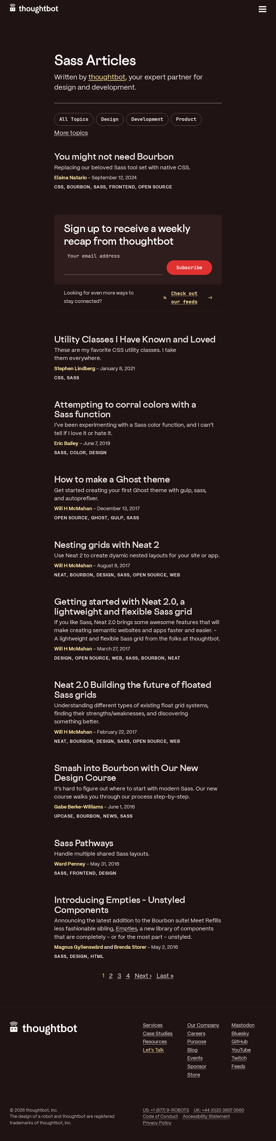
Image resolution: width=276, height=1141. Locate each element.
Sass (100, 187)
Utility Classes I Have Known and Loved (135, 339)
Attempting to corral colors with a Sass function (125, 409)
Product (186, 119)
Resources (155, 1042)
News (110, 816)
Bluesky (240, 1034)
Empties (126, 929)
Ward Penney (69, 864)
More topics (71, 133)
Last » (165, 976)
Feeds (238, 1067)
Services (153, 1025)
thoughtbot (106, 77)
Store (193, 1075)
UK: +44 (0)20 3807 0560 (219, 1110)
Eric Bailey (66, 444)
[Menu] (262, 9)
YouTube (241, 1050)
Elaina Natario (70, 178)
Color (78, 453)
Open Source (155, 187)
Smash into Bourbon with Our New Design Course (126, 772)
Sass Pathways (83, 842)
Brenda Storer (130, 947)
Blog (192, 1050)
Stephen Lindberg (74, 369)
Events (195, 1058)
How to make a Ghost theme (112, 479)
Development (147, 119)
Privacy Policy (157, 1123)
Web (175, 575)
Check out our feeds (184, 297)
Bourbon (79, 187)
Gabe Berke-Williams (78, 807)
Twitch (239, 1058)
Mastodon (243, 1025)
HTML (97, 957)
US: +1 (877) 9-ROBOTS (166, 1110)
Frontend (122, 187)
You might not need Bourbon (114, 156)
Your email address (93, 256)
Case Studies (157, 1034)
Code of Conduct (160, 1117)
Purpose (196, 1042)
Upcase (63, 816)
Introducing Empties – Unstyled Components (119, 904)
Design (110, 119)
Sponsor (196, 1067)
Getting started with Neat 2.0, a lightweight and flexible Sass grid (123, 606)
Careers (196, 1034)
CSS (59, 187)
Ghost (99, 518)
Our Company (203, 1025)
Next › (143, 976)
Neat (60, 575)
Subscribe (189, 267)
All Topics (73, 119)
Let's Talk (153, 1050)
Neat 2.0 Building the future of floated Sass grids (132, 689)
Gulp (117, 518)
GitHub (240, 1042)
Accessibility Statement (206, 1117)
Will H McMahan (73, 509)
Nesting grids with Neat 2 (106, 544)
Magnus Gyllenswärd (78, 947)
